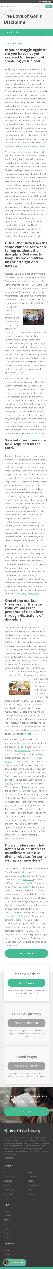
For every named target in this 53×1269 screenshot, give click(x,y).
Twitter (7, 1254)
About (6, 1237)
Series (6, 1224)
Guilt (30, 1172)
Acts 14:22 (31, 790)
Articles (7, 1220)
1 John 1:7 (22, 404)
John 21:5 (34, 496)
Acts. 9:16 (10, 805)
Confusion (8, 1181)
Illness (30, 1181)
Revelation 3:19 (35, 433)
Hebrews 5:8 (15, 916)
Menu (49, 6)
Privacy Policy (10, 1154)
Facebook (8, 1250)
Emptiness (8, 1194)
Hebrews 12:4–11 (36, 146)
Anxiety (7, 1172)
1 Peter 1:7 (30, 733)
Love (30, 1189)
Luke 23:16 (29, 485)
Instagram (8, 1259)
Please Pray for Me (26, 1066)
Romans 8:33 (15, 422)
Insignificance (34, 1185)
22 (36, 485)
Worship (7, 1233)
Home (6, 1211)
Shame (31, 1194)
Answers (7, 1215)
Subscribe (26, 1111)
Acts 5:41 (26, 886)
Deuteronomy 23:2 (30, 593)
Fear (6, 1198)
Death (6, 1185)
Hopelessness (33, 1176)
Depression (8, 1189)
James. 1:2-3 (28, 879)
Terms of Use (9, 1158)
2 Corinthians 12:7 (26, 872)
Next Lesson (26, 953)
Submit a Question (26, 1023)
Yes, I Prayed (26, 982)
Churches (8, 1228)
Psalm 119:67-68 (23, 750)
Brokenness (9, 1176)
